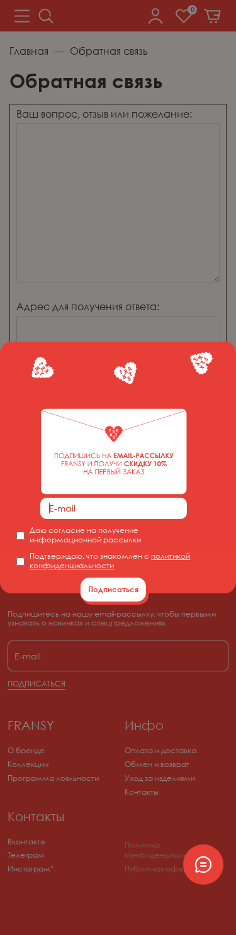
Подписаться (113, 589)
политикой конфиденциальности (110, 561)
